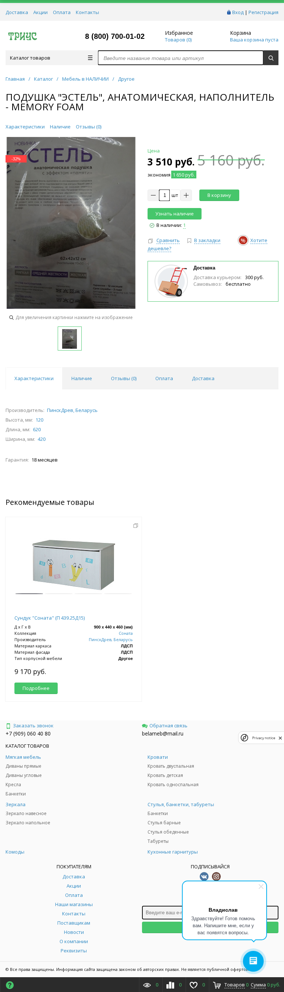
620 (37, 429)
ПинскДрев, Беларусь (72, 410)
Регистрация (263, 12)
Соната (126, 633)
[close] (280, 737)
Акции (40, 12)
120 (39, 419)
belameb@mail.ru (162, 733)
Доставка (17, 12)
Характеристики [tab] (34, 378)
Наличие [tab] (81, 378)
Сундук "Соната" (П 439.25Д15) (49, 617)
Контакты (87, 12)
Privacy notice (263, 738)
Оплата (62, 12)
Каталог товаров (30, 57)
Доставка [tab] (203, 378)
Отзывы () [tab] (123, 378)
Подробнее (36, 688)
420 (41, 439)
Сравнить (168, 240)
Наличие (60, 126)
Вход (238, 12)
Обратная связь (168, 725)
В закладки (207, 240)
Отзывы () (88, 126)
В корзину (219, 195)
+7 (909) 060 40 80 (28, 733)
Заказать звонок (33, 725)
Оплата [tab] (164, 378)
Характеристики (25, 126)
